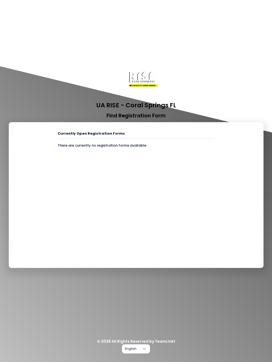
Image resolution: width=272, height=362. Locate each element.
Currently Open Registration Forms (91, 133)
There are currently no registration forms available (102, 145)
